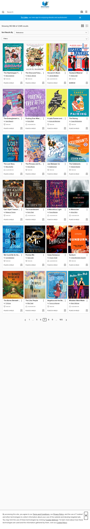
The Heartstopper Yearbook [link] (12, 73)
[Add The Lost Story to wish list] (21, 174)
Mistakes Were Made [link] (77, 301)
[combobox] (40, 12)
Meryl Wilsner (75, 303)
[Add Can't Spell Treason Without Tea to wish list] (21, 219)
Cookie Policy (62, 523)
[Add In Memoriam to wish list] (86, 219)
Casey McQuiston (76, 121)
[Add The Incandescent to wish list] (43, 219)
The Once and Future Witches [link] (34, 73)
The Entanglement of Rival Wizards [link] (12, 119)
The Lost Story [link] (9, 164)
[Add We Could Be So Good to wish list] (21, 265)
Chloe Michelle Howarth (78, 258)
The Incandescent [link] (32, 210)
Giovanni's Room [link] (53, 73)
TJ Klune (8, 303)
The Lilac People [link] (32, 301)
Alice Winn (74, 212)
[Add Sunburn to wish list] (86, 265)
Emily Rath (30, 121)
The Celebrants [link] (74, 164)
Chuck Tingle (53, 258)
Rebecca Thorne (10, 212)
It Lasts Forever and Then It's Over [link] (55, 119)
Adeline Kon (53, 167)
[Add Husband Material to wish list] (86, 83)
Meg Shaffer (9, 167)
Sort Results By (7, 32)
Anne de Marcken (54, 121)
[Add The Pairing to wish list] (86, 128)
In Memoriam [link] (74, 210)
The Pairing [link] (73, 119)
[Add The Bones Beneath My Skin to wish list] (21, 310)
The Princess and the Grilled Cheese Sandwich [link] (34, 164)
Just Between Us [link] (53, 164)
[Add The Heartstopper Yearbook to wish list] (21, 83)
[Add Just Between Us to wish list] (65, 174)
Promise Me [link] (30, 255)
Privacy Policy (58, 514)
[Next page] (66, 319)
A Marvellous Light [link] (54, 210)
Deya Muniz (31, 167)
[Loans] (82, 12)
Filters (6, 39)
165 (61, 320)
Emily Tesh (30, 212)
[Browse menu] (86, 11)
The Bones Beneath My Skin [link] (12, 301)
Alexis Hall (74, 76)
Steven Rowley (75, 167)
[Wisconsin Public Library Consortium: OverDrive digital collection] (45, 4)
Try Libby (24, 17)
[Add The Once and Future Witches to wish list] (43, 83)
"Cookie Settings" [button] (51, 520)
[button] (82, 26)
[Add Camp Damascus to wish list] (65, 265)
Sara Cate (30, 258)
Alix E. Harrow (31, 76)
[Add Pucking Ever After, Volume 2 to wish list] (43, 128)
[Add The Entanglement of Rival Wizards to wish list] (21, 128)
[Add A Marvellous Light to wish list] (65, 219)
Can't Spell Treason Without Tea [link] (12, 210)
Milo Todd (30, 303)
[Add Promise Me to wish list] (43, 265)
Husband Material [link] (75, 73)
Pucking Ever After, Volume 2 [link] (34, 119)
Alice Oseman (10, 76)
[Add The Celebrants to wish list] (86, 174)
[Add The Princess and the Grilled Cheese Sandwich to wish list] (43, 174)
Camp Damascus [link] (53, 255)
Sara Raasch (9, 121)
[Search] (3, 12)
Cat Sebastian (10, 258)
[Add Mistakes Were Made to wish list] (86, 310)
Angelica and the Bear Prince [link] (55, 301)
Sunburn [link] (72, 255)
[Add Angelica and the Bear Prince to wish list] (65, 310)
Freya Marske (53, 212)
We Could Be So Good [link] (12, 255)
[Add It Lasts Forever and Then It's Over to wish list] (65, 128)
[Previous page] (25, 319)
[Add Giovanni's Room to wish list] (65, 83)
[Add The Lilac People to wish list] (43, 310)
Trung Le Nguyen (54, 303)
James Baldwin (54, 76)
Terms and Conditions (41, 514)
